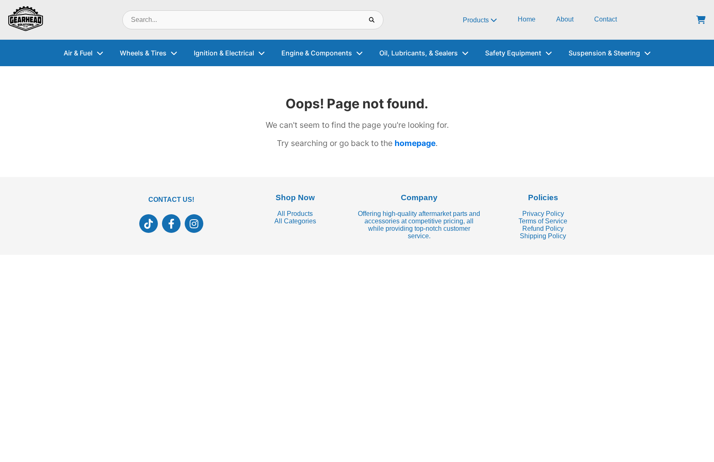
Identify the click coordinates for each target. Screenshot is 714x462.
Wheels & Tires (143, 53)
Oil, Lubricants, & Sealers (418, 53)
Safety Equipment (513, 53)
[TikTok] (148, 223)
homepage (415, 143)
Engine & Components (316, 53)
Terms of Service (543, 221)
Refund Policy (543, 228)
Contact (605, 19)
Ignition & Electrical (224, 53)
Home (527, 19)
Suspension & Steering (604, 53)
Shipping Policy (543, 235)
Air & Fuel (78, 53)
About (565, 19)
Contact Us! (171, 199)
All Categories (295, 221)
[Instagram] (194, 223)
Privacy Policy (543, 213)
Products (476, 20)
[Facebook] (171, 223)
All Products (295, 213)
